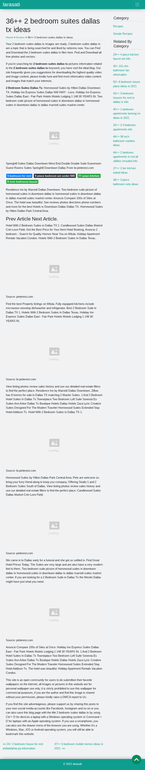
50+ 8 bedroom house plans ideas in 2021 (126, 84)
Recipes (118, 26)
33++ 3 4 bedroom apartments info (124, 127)
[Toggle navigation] (137, 4)
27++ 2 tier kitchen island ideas (124, 170)
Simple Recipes (123, 33)
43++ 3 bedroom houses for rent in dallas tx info (123, 97)
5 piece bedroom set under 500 (55, 175)
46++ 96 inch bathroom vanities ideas (124, 141)
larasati (11, 4)
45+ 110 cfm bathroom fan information (121, 70)
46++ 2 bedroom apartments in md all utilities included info (125, 157)
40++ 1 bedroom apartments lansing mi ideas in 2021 (126, 113)
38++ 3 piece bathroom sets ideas (125, 182)
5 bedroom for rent (19, 175)
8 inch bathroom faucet (22, 181)
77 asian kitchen (88, 175)
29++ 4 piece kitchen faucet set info (126, 56)
